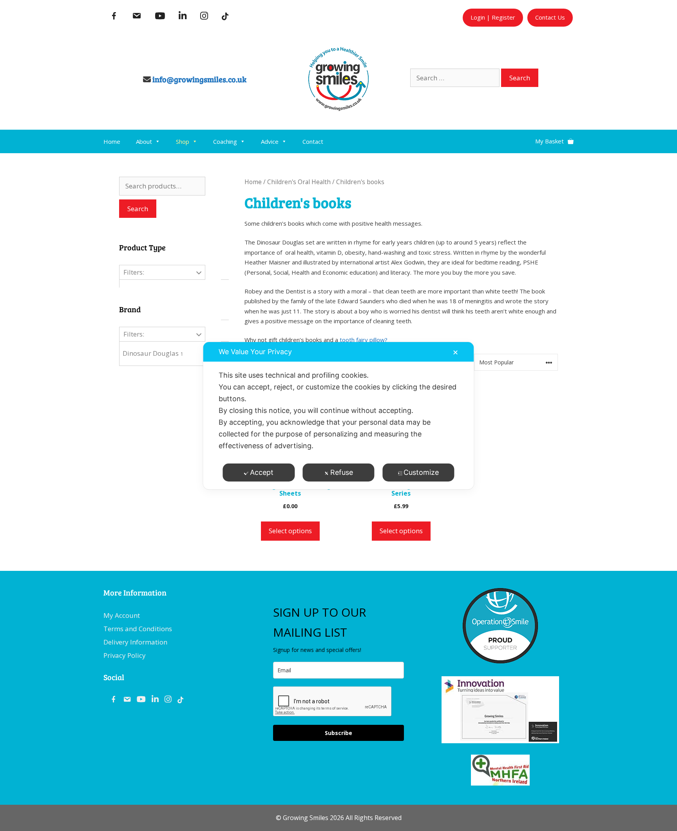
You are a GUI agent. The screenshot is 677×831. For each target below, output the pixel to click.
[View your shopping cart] (554, 138)
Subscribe (338, 733)
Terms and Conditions (137, 628)
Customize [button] (421, 472)
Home (111, 141)
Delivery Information (135, 641)
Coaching (225, 141)
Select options (290, 530)
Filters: (133, 272)
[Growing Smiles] (338, 108)
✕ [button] (455, 352)
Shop (182, 141)
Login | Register (493, 17)
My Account (121, 615)
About (144, 141)
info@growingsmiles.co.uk (199, 79)
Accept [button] (261, 472)
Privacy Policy (124, 655)
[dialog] (338, 415)
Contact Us (550, 17)
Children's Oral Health (299, 181)
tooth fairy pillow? (363, 340)
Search (137, 208)
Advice (270, 141)
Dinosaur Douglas (153, 353)
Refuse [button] (341, 472)
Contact (312, 141)
